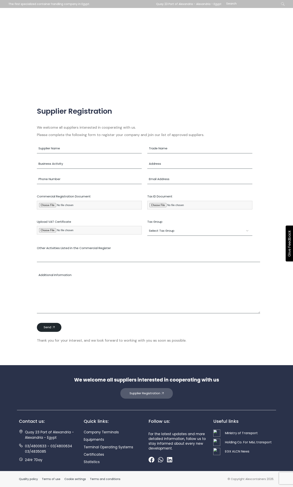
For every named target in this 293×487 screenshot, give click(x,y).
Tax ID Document (159, 196)
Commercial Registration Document (64, 196)
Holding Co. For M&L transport (248, 442)
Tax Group (154, 222)
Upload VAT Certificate (54, 222)
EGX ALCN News (237, 451)
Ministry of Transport (241, 433)
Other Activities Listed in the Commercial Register (74, 248)
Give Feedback (289, 243)
